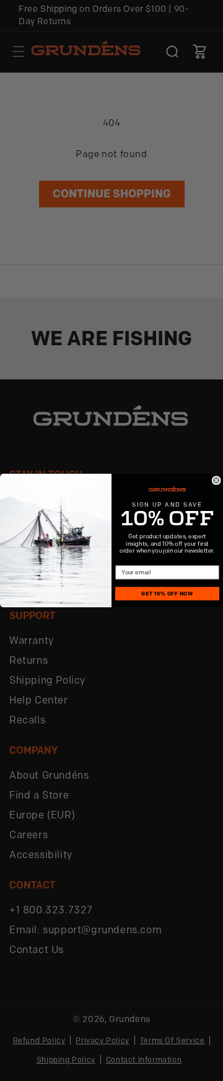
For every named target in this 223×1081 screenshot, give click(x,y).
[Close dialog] (216, 480)
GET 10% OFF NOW (167, 593)
